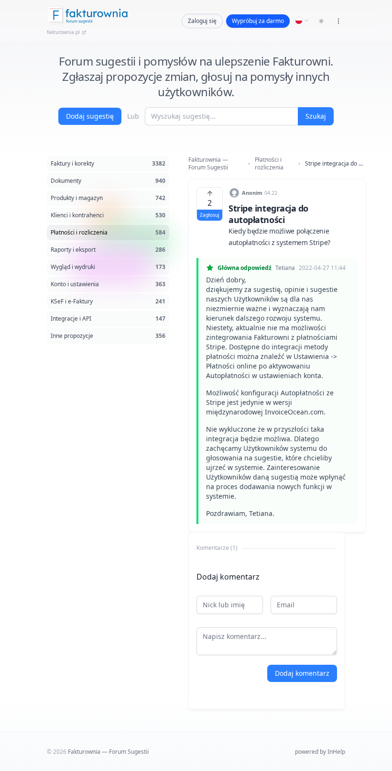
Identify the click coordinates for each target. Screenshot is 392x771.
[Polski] (302, 20)
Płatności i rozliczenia (269, 163)
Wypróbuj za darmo (258, 21)
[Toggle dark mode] (321, 21)
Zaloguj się (202, 21)
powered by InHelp (320, 752)
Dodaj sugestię (90, 116)
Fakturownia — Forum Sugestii (208, 163)
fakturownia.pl (63, 32)
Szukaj (315, 116)
